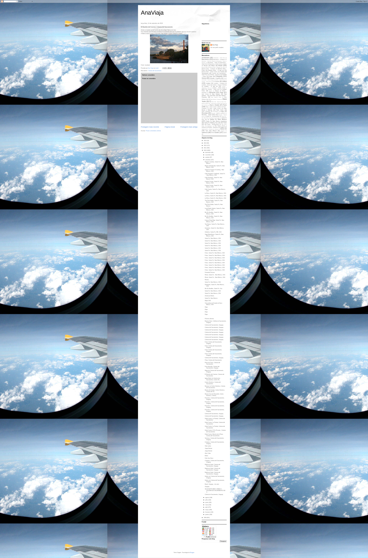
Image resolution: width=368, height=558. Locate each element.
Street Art (223, 129)
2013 (205, 143)
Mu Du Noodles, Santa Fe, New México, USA (213, 213)
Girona (204, 78)
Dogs (210, 76)
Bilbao (213, 65)
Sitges (222, 127)
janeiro (207, 514)
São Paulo (224, 122)
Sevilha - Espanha (213, 127)
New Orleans (216, 94)
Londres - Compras (219, 83)
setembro (208, 159)
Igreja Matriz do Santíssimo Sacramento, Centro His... (213, 379)
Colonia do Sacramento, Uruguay (214, 494)
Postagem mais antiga (188, 127)
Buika (206, 455)
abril (206, 507)
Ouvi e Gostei (214, 105)
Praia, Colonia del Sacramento (213, 360)
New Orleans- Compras (216, 99)
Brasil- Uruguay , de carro (212, 484)
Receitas (205, 113)
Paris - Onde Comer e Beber (213, 106)
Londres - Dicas (206, 84)
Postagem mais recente (150, 127)
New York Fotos (221, 103)
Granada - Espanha (215, 78)
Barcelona (205, 59)
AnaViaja (152, 12)
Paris (225, 105)
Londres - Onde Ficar (214, 89)
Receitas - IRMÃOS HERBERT (218, 113)
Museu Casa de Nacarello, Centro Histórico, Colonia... (214, 394)
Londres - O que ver (211, 86)
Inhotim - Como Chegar (208, 79)
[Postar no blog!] (165, 68)
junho (207, 502)
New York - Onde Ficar (211, 103)
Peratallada (215, 111)
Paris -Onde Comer (215, 108)
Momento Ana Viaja (216, 92)
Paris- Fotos (220, 110)
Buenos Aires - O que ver (216, 70)
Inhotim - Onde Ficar (206, 81)
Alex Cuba (208, 453)
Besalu (206, 65)
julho (206, 500)
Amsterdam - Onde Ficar (219, 57)
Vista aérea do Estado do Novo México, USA (213, 303)
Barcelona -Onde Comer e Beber (218, 64)
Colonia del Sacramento (154, 70)
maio (206, 505)
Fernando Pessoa (210, 272)
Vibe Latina (208, 446)
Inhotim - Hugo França (220, 79)
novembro (208, 155)
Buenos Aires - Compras (208, 68)
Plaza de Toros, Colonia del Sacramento (212, 363)
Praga (222, 111)
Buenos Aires (205, 67)
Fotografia (219, 76)
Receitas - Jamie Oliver (208, 114)
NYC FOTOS (205, 105)
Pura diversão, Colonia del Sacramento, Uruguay (212, 367)
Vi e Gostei (215, 132)
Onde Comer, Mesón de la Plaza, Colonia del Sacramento (214, 434)
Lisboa (224, 81)
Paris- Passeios (206, 111)
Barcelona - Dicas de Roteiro (208, 61)
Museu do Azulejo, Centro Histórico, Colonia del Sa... (215, 390)
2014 (205, 140)
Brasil (220, 65)
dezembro (208, 152)
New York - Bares (216, 101)
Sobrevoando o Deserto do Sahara (210, 129)
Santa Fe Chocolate (215, 117)
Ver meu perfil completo (216, 47)
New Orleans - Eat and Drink (214, 94)
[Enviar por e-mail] (163, 68)
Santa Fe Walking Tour (211, 122)
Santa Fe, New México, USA (213, 238)
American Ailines (209, 296)
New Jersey (205, 94)
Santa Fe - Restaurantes (212, 116)
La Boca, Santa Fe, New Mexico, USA (215, 193)
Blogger (192, 552)
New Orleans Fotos (216, 97)
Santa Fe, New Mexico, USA (213, 282)
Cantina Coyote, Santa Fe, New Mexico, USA (213, 182)
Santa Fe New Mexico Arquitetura (216, 121)
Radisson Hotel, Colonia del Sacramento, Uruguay (212, 465)
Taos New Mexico (211, 130)
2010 (205, 150)
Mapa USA (208, 300)
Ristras (207, 279)
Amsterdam (205, 57)
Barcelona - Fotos (212, 62)
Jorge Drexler (208, 448)
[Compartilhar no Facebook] (169, 68)
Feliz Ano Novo (209, 458)
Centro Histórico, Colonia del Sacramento (213, 382)
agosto (207, 497)
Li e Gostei (216, 81)
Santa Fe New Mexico (218, 119)
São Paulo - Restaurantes (212, 124)
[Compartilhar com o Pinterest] (171, 68)
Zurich (225, 132)
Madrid (210, 90)
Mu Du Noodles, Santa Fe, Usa (213, 288)
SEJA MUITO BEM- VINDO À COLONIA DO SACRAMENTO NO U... (215, 490)
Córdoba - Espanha (215, 74)
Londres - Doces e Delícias (219, 84)
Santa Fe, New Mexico (211, 298)
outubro (207, 157)
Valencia (205, 132)
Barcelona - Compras (219, 59)
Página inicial (170, 127)
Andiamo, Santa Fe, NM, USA (213, 232)
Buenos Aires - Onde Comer (209, 71)
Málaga (217, 90)
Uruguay (223, 130)
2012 (205, 145)
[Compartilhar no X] (167, 68)
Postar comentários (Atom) (153, 130)
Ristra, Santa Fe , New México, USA (215, 274)
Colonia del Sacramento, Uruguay (214, 325)
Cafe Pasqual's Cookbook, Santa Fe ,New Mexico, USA (215, 174)
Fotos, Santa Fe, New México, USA (215, 253)
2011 (205, 148)
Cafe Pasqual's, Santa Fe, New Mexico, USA (213, 178)
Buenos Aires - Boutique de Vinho (217, 67)
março (207, 509)
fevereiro (207, 512)
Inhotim (225, 78)
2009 (205, 517)
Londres (208, 83)
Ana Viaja (215, 45)
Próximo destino (209, 318)
